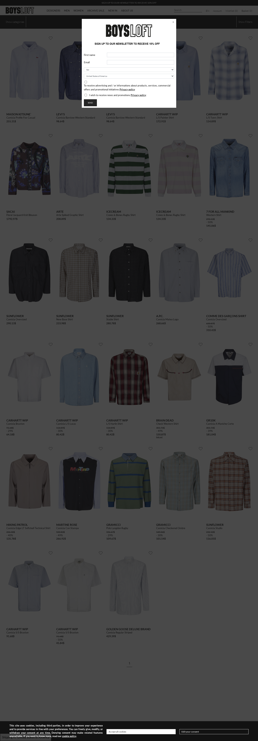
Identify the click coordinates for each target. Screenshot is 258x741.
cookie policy (69, 736)
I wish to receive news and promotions (117, 95)
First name (89, 55)
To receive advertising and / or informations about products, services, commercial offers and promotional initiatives (127, 88)
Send (90, 103)
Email (87, 62)
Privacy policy (127, 89)
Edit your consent (190, 731)
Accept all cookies (117, 731)
